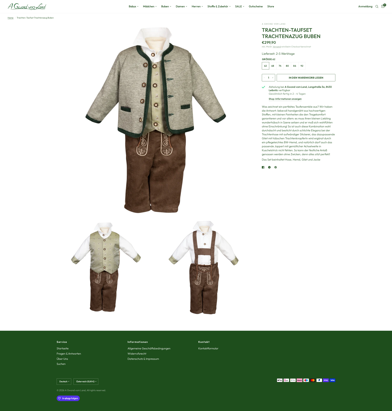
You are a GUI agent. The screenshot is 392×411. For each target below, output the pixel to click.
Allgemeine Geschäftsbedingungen (149, 348)
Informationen (138, 342)
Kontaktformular (208, 348)
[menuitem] (133, 6)
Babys (132, 6)
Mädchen (148, 6)
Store (270, 6)
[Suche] (377, 6)
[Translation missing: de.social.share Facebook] (264, 167)
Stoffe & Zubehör (217, 6)
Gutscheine (256, 6)
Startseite (63, 348)
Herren (196, 6)
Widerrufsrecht (137, 353)
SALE (238, 6)
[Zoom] (246, 29)
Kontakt (204, 342)
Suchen (61, 364)
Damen (180, 6)
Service (62, 342)
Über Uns (62, 359)
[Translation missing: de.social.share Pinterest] (276, 167)
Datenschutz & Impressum (143, 359)
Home (10, 17)
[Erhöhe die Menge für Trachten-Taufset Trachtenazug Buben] (272, 77)
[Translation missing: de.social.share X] (270, 167)
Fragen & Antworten (69, 353)
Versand (277, 46)
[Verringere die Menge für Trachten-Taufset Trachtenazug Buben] (264, 77)
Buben (165, 6)
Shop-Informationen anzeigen (285, 98)
